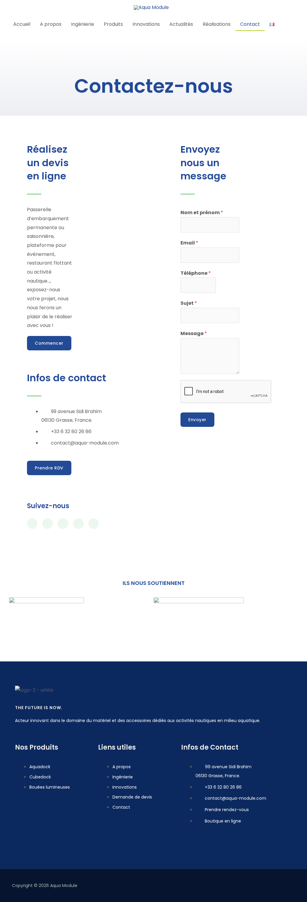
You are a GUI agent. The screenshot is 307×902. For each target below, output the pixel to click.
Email (189, 242)
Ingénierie (82, 24)
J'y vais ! (207, 10)
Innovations (146, 24)
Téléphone (195, 273)
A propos (50, 24)
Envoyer (197, 420)
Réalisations (217, 24)
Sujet (188, 303)
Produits (113, 24)
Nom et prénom (201, 212)
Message (193, 333)
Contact (250, 24)
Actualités (181, 24)
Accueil (21, 24)
